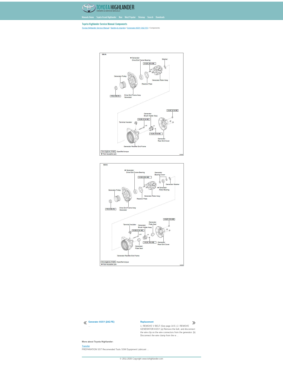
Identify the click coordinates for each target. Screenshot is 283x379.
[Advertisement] (141, 41)
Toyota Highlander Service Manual (95, 28)
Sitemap (141, 17)
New (120, 17)
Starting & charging (118, 28)
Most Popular (130, 17)
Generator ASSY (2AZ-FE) (137, 28)
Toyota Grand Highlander (106, 17)
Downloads (160, 17)
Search (150, 17)
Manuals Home (88, 17)
